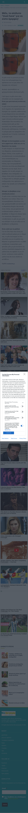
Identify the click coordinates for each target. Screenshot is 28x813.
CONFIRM (8, 432)
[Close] (24, 374)
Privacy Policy (22, 438)
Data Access (14, 438)
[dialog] (14, 406)
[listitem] (14, 403)
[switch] (22, 406)
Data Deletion (5, 438)
